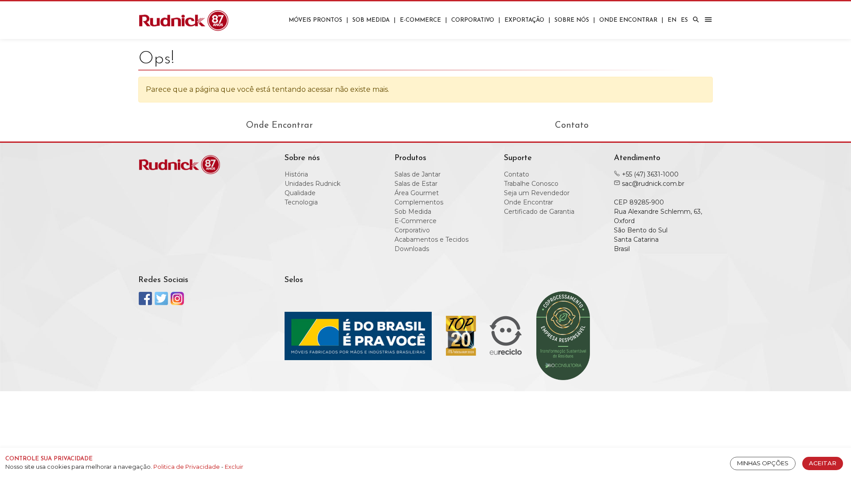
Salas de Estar (415, 184)
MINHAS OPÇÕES (763, 463)
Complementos (418, 202)
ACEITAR (822, 463)
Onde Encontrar (279, 125)
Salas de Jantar (417, 174)
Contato (572, 125)
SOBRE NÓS (571, 20)
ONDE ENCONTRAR (628, 20)
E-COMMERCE (420, 20)
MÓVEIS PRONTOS (315, 20)
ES (684, 20)
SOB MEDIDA (371, 20)
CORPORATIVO (472, 20)
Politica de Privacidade (187, 466)
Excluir (234, 466)
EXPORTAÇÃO (524, 20)
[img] (695, 19)
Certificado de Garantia (539, 212)
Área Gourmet (416, 193)
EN (672, 20)
